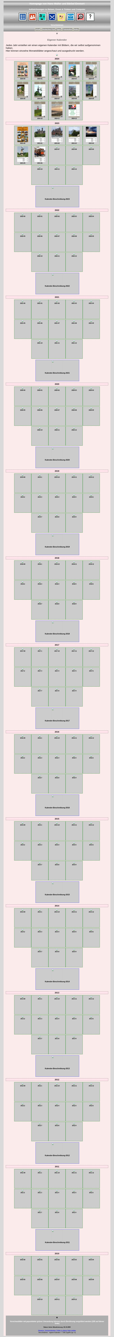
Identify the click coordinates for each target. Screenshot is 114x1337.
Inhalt (38, 29)
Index (76, 29)
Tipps (58, 29)
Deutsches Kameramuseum (53, 29)
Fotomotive (67, 29)
